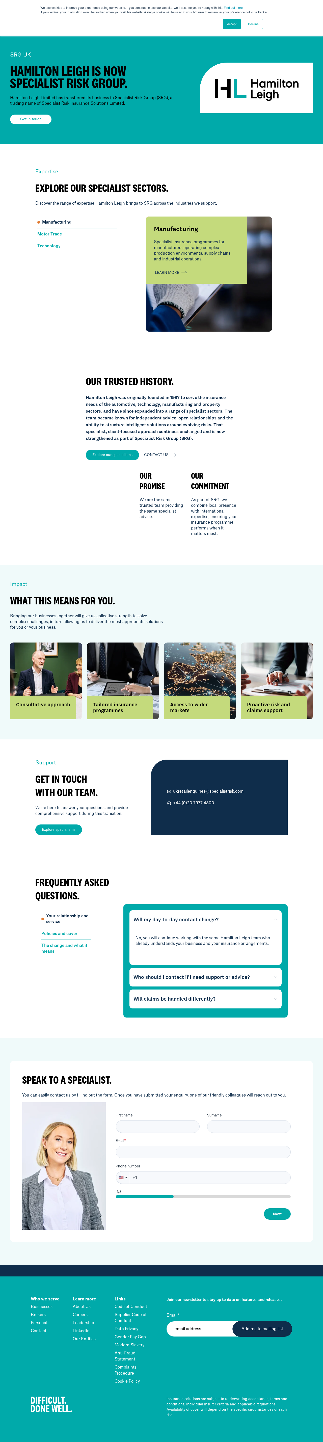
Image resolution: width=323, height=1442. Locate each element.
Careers (80, 1315)
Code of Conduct (131, 1307)
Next (277, 1214)
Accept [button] (231, 24)
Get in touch (31, 119)
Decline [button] (253, 24)
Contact (38, 1331)
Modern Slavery (129, 1345)
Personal (39, 1323)
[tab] (77, 222)
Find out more (233, 7)
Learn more (167, 273)
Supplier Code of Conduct (131, 1318)
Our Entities (84, 1339)
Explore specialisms (58, 830)
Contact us (156, 455)
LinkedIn (81, 1331)
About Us (82, 1307)
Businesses (41, 1307)
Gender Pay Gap (130, 1337)
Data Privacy (126, 1329)
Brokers (38, 1315)
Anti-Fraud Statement (125, 1356)
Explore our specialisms (112, 455)
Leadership (83, 1323)
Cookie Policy (127, 1381)
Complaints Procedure (126, 1370)
